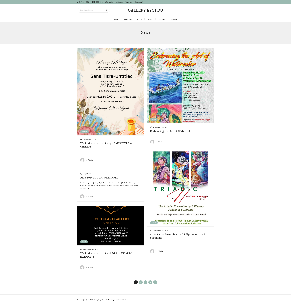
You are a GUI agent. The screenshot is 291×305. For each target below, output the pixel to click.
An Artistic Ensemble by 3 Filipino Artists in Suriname (178, 236)
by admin (89, 160)
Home (116, 19)
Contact (174, 19)
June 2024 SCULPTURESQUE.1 (99, 177)
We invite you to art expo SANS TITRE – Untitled (106, 145)
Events (149, 19)
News (139, 19)
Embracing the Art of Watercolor (171, 131)
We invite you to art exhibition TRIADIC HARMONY (106, 255)
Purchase (128, 19)
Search (107, 10)
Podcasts (161, 19)
